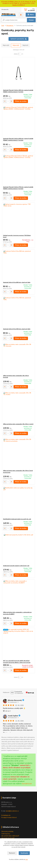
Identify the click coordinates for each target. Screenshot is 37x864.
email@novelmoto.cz (12, 811)
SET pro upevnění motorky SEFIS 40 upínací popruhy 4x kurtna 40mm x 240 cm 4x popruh (16, 661)
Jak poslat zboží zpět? (7, 838)
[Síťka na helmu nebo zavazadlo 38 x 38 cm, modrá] (18, 407)
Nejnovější (6, 45)
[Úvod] (8, 14)
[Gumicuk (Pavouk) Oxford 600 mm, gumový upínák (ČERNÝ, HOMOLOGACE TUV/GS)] (18, 122)
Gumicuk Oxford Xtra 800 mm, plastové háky (16, 282)
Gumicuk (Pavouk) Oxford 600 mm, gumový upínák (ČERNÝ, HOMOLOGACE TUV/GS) (18, 139)
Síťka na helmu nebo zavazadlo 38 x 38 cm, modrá (18, 424)
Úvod (2, 25)
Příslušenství (10, 25)
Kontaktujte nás (5, 815)
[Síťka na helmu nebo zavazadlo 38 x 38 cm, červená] (18, 359)
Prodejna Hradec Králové (9, 817)
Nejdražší (25, 45)
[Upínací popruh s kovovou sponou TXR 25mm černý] (18, 218)
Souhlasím (24, 853)
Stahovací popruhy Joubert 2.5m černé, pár (16, 565)
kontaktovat (27, 783)
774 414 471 (4, 9)
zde (26, 859)
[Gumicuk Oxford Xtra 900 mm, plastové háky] (18, 312)
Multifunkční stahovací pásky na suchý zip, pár (17, 519)
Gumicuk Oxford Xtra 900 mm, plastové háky (16, 329)
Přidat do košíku (21, 101)
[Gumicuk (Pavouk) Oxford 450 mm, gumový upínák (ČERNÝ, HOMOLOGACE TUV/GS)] (18, 73)
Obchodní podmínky (7, 831)
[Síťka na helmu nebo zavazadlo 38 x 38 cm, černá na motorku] (18, 454)
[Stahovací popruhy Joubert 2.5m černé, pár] (18, 549)
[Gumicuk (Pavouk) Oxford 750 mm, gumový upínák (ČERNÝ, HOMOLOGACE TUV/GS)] (18, 170)
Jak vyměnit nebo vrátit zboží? (10, 836)
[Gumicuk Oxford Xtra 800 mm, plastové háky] (18, 265)
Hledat (31, 20)
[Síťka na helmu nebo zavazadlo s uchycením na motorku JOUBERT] (18, 595)
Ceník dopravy (5, 834)
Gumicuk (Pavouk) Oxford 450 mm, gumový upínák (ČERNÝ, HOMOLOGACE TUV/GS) (18, 91)
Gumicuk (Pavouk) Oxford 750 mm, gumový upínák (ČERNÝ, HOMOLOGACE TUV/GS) (18, 188)
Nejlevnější (16, 45)
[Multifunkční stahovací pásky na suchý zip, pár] (18, 502)
